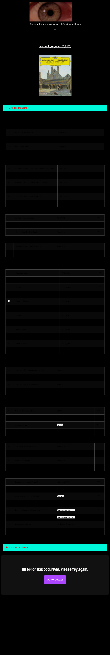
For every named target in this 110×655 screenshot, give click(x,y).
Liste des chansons (18, 108)
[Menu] (55, 29)
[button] (55, 108)
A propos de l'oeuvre (18, 547)
